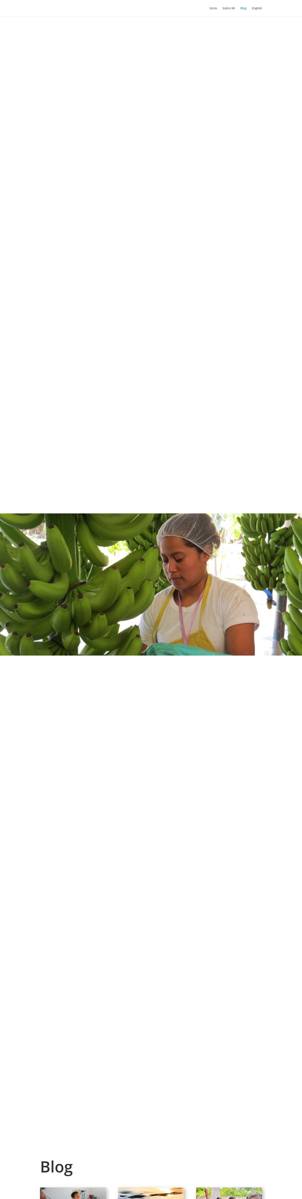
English (257, 8)
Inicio (213, 8)
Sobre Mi (228, 8)
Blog (243, 8)
